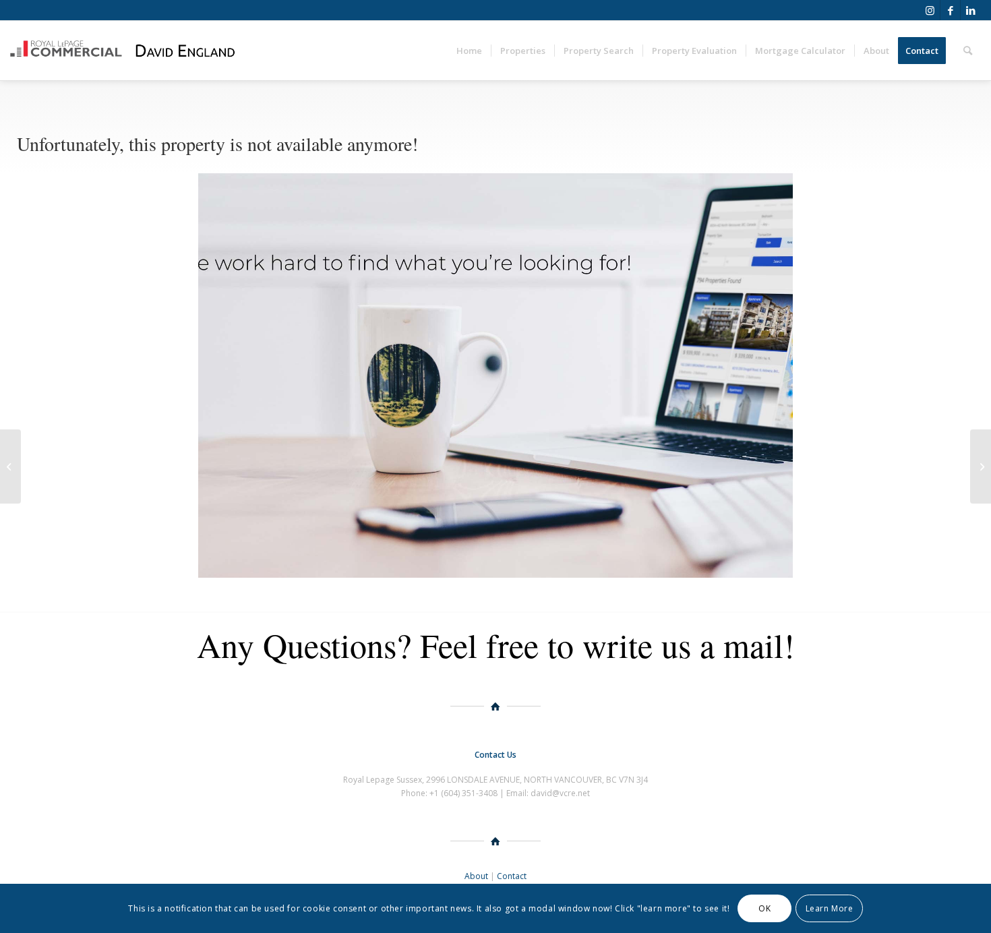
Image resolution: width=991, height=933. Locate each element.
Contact (512, 876)
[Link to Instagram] (930, 10)
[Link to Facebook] (950, 10)
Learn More (829, 907)
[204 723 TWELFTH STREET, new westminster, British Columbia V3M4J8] (10, 466)
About (476, 876)
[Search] (968, 50)
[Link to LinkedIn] (971, 10)
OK (764, 907)
